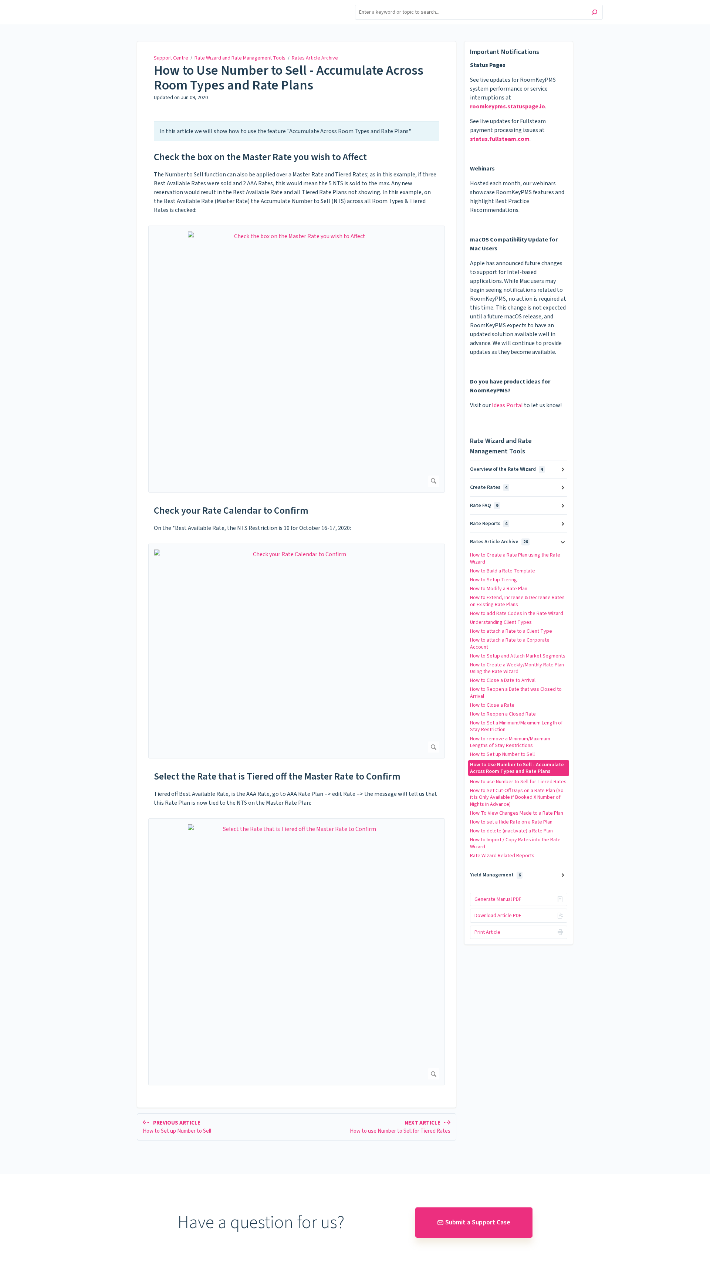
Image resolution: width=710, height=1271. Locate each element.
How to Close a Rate (492, 705)
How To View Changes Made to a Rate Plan (516, 813)
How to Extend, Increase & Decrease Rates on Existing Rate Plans (517, 601)
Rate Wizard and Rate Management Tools (240, 58)
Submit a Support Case (477, 1222)
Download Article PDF (497, 915)
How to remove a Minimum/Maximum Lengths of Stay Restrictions (510, 742)
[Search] (594, 13)
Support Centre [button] (127, 4)
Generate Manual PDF (497, 899)
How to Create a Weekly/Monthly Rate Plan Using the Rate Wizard (517, 668)
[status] (296, 131)
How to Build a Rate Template (502, 571)
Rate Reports (488, 523)
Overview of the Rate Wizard (506, 469)
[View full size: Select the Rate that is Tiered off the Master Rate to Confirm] (296, 951)
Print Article (487, 932)
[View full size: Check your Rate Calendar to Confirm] (296, 651)
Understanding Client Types (501, 622)
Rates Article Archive (315, 58)
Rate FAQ (484, 505)
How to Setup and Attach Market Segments (517, 656)
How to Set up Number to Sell (502, 754)
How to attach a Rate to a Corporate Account (510, 643)
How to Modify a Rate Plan (498, 588)
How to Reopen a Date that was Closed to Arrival (516, 693)
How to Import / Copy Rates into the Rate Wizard (515, 843)
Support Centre (171, 58)
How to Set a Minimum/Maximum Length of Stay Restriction (516, 726)
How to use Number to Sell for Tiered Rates (518, 781)
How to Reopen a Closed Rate (503, 714)
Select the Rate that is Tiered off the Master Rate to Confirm (277, 776)
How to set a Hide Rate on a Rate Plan (511, 822)
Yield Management (495, 875)
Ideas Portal (507, 405)
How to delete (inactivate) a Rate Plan (511, 831)
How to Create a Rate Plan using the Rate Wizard (515, 558)
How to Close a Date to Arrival (502, 680)
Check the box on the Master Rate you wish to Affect (260, 157)
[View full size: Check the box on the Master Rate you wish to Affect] (296, 359)
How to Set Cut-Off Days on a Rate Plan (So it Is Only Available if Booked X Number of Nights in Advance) (517, 797)
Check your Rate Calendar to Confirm (231, 510)
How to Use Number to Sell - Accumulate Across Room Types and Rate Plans (288, 77)
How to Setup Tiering (493, 580)
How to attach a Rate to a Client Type (511, 631)
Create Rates (488, 487)
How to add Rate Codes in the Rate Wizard (516, 613)
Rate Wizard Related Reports (502, 855)
